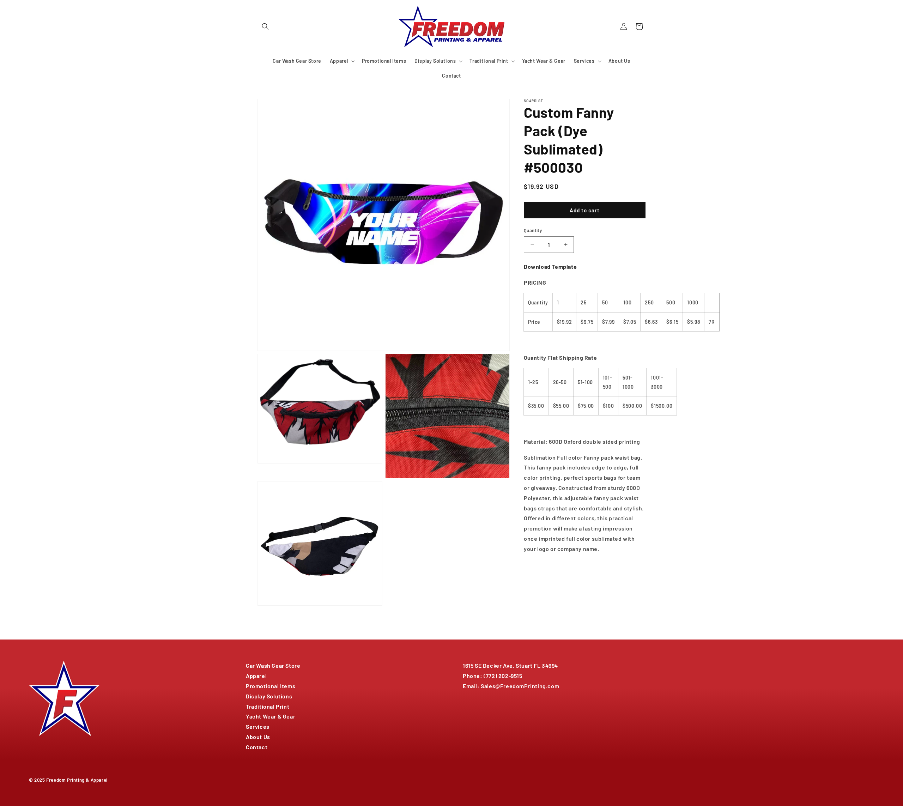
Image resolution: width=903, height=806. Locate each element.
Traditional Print (267, 706)
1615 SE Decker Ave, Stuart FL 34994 (510, 665)
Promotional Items (270, 686)
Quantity (533, 230)
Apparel (256, 675)
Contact (256, 747)
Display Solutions (269, 696)
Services (257, 726)
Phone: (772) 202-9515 (492, 675)
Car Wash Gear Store (273, 665)
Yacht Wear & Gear (270, 716)
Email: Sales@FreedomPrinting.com (511, 686)
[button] (265, 26)
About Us (258, 736)
